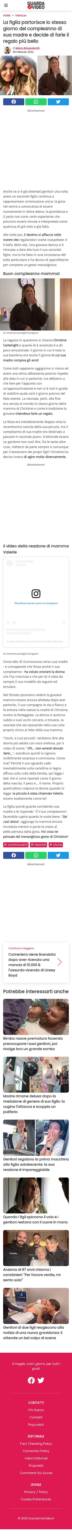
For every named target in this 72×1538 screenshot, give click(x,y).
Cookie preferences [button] (36, 1499)
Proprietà (36, 1465)
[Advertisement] (36, 148)
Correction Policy (36, 1451)
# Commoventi (16, 844)
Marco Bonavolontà (27, 48)
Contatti (36, 1417)
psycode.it (36, 1424)
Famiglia (20, 15)
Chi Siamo (36, 1410)
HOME (6, 15)
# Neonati (38, 844)
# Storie (55, 844)
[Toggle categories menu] (6, 5)
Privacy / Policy (36, 1492)
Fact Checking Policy (36, 1443)
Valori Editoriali (36, 1458)
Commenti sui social (36, 1473)
